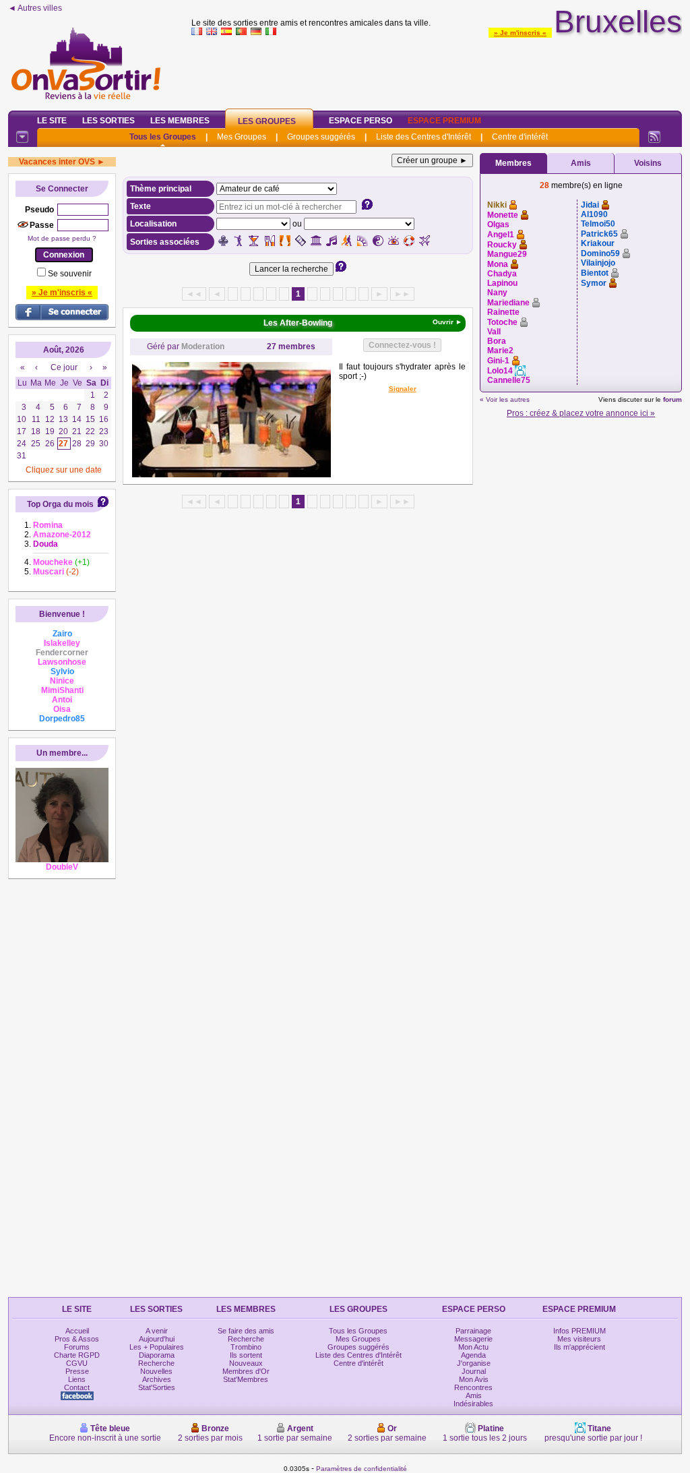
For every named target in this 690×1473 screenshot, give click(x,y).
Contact (77, 1387)
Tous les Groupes (162, 137)
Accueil (77, 1331)
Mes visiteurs (579, 1339)
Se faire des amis (246, 1331)
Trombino (245, 1347)
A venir (157, 1331)
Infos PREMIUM (579, 1331)
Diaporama (157, 1355)
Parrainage (473, 1331)
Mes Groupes (241, 137)
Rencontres (473, 1387)
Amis (581, 163)
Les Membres (180, 120)
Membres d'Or (246, 1371)
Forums (77, 1347)
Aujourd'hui (157, 1339)
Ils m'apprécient (579, 1347)
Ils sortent (246, 1355)
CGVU (77, 1363)
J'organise (474, 1363)
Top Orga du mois (60, 504)
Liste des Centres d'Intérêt (423, 137)
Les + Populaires (156, 1347)
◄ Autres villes (35, 8)
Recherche (156, 1363)
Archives (156, 1379)
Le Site (52, 120)
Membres (513, 163)
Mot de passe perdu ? (62, 238)
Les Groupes (267, 121)
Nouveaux (246, 1363)
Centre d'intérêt (520, 137)
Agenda (473, 1355)
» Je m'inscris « (520, 32)
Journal (474, 1371)
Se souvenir (70, 273)
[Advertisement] (436, 70)
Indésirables (473, 1404)
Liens (77, 1379)
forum (672, 399)
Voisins (648, 163)
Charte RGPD (77, 1355)
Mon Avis (474, 1379)
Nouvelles (156, 1371)
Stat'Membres (245, 1379)
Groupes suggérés (321, 137)
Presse (77, 1371)
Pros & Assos (77, 1339)
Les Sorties (108, 120)
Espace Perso (360, 120)
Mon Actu (473, 1347)
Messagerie (473, 1339)
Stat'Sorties (156, 1387)
